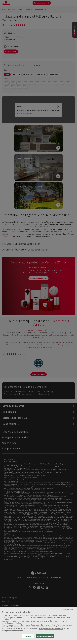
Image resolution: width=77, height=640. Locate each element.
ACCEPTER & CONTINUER (45, 636)
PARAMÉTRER (28, 636)
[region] (38, 623)
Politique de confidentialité (12, 631)
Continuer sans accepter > (68, 609)
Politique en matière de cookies (51, 629)
